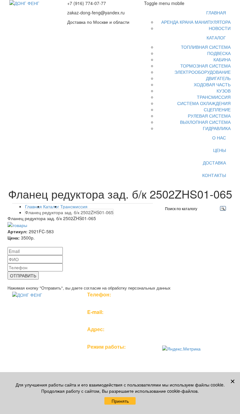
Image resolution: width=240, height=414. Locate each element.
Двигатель (218, 78)
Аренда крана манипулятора (196, 22)
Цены (219, 150)
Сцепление (217, 109)
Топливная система (206, 47)
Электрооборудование (202, 72)
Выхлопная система (205, 122)
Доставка (214, 162)
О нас (219, 137)
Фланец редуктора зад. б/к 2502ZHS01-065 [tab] (69, 212)
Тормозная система (205, 66)
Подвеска (219, 53)
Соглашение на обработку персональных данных (189, 329)
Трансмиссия (214, 97)
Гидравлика (217, 128)
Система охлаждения (204, 103)
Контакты (214, 175)
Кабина (222, 59)
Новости (220, 28)
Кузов (224, 91)
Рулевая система (209, 116)
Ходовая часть (212, 84)
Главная (216, 12)
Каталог (216, 37)
